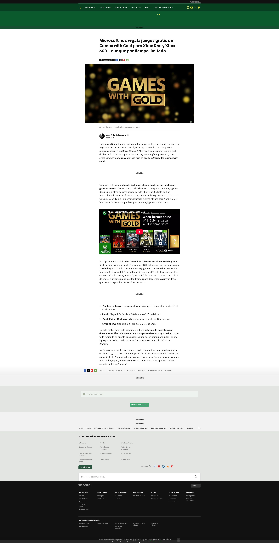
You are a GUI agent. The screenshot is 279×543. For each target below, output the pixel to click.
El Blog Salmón (191, 496)
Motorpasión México (155, 524)
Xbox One (131, 370)
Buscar (196, 477)
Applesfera (82, 502)
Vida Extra (100, 499)
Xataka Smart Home (83, 506)
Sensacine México (121, 523)
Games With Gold (156, 370)
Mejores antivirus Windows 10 (104, 428)
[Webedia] (195, 1)
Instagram (187, 7)
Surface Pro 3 (126, 453)
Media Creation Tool (176, 428)
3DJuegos (100, 496)
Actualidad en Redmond (105, 448)
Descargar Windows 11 (158, 428)
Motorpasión (155, 496)
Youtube (191, 7)
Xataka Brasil (83, 526)
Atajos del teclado (124, 428)
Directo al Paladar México (139, 524)
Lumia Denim (104, 460)
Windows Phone (127, 443)
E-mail (127, 60)
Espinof (117, 499)
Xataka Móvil (83, 499)
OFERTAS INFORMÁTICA (163, 7)
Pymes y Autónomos (190, 499)
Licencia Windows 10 (141, 428)
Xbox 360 (142, 370)
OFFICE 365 (136, 7)
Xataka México (84, 523)
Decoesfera (172, 499)
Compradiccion (173, 502)
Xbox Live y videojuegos (116, 370)
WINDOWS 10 (90, 7)
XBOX (147, 7)
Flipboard (199, 7)
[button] (117, 135)
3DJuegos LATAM (102, 523)
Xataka (81, 496)
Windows (82, 443)
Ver (140, 405)
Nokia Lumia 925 (106, 453)
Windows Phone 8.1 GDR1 (86, 461)
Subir (194, 485)
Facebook (116, 60)
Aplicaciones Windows (125, 448)
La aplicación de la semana (85, 454)
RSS (167, 466)
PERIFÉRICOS (105, 7)
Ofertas (169, 370)
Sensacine (118, 496)
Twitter (195, 7)
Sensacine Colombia (118, 527)
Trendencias (172, 496)
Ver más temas (85, 467)
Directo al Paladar (139, 496)
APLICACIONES (121, 7)
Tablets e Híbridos (85, 447)
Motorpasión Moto (157, 499)
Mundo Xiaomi (84, 510)
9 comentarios (108, 60)
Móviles (102, 443)
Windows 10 (125, 460)
